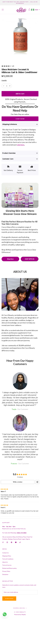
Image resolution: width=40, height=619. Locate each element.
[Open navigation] (3, 9)
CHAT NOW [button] (20, 119)
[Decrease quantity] (9, 85)
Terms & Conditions (7, 559)
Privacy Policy (6, 571)
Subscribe (9, 598)
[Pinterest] (11, 542)
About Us (5, 562)
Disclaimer (5, 574)
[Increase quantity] (3, 85)
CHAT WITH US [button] (29, 259)
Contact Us (5, 553)
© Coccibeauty (20, 612)
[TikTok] (20, 542)
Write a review (17, 482)
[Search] (26, 9)
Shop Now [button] (10, 259)
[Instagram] (7, 542)
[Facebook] (3, 542)
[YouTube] (15, 542)
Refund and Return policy (9, 568)
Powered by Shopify (20, 614)
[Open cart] (29, 10)
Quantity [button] (4, 80)
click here (20, 145)
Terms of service (6, 565)
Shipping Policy (6, 556)
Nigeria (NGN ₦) (19, 608)
